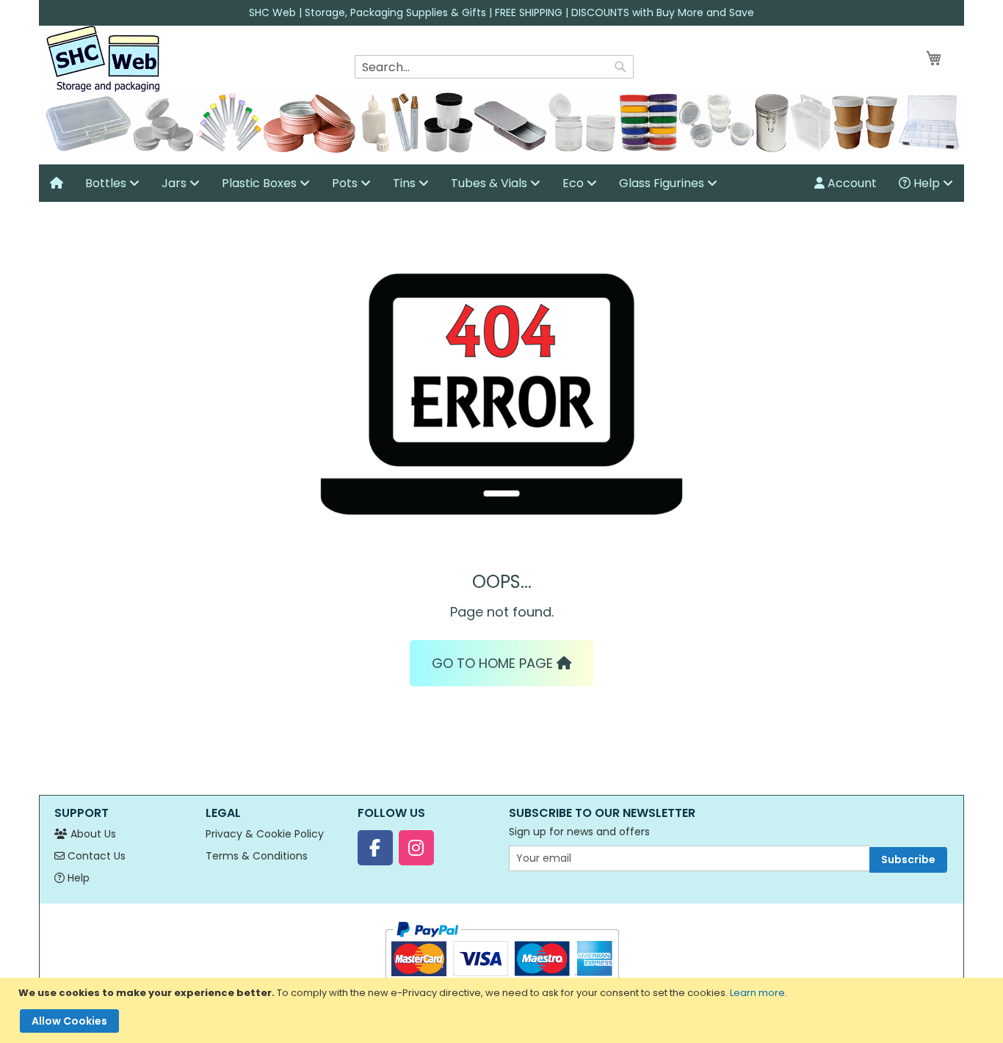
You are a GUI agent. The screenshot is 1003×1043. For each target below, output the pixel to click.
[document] (503, 1010)
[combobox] (494, 67)
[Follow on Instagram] (416, 847)
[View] (56, 183)
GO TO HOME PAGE (494, 663)
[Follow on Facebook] (375, 847)
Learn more (757, 993)
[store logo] (102, 59)
